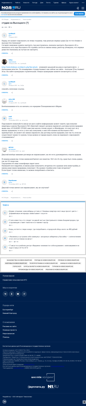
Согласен (79, 14)
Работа (17, 2)
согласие (4, 14)
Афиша (63, 2)
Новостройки (27, 19)
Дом (41, 2)
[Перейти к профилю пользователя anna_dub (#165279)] (4, 101)
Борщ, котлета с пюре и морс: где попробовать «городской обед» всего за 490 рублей (43, 229)
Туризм (55, 2)
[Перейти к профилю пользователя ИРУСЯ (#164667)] (4, 149)
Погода (34, 2)
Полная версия (8, 276)
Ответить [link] (5, 53)
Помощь (6, 337)
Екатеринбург (8, 310)
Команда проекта (10, 330)
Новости (26, 2)
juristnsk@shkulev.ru (57, 366)
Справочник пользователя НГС (15, 280)
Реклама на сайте (9, 326)
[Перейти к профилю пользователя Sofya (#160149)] (4, 61)
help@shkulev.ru (19, 368)
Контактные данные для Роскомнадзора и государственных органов (26, 346)
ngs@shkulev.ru (29, 364)
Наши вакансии (8, 334)
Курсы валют (74, 2)
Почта (48, 2)
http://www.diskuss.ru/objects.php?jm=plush (20, 67)
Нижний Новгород (10, 313)
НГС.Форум (5, 19)
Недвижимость (7, 2)
